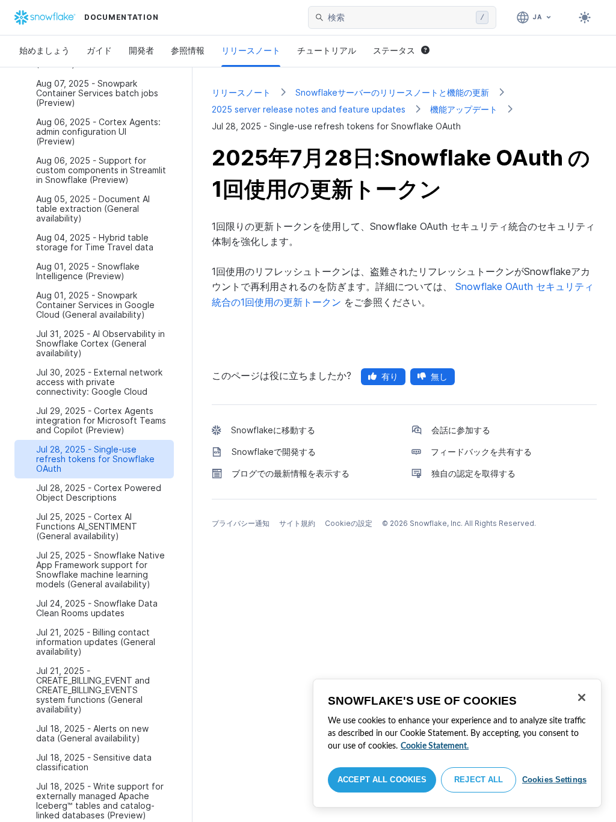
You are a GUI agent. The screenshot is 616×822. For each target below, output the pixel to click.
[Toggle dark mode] (585, 17)
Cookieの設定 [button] (348, 523)
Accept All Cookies (382, 779)
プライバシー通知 (241, 523)
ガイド (99, 50)
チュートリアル (326, 50)
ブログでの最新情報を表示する (291, 473)
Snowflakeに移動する (273, 430)
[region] (457, 743)
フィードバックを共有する (481, 452)
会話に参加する (460, 430)
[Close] (581, 697)
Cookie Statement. (435, 746)
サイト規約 (297, 523)
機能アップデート (463, 109)
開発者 (141, 50)
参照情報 (188, 50)
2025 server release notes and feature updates (308, 109)
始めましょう (44, 50)
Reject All (478, 779)
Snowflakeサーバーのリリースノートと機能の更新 (392, 92)
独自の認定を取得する (473, 473)
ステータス (394, 50)
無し (439, 376)
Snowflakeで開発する (274, 452)
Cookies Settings (554, 779)
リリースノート (250, 50)
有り (389, 376)
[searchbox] (399, 17)
